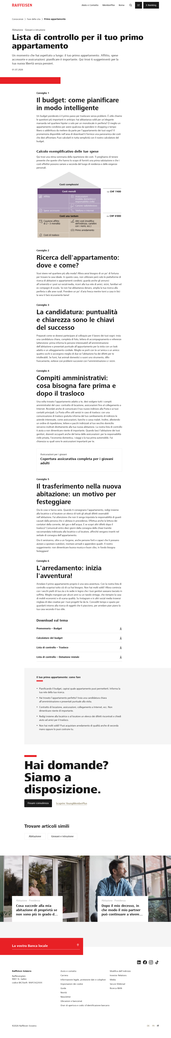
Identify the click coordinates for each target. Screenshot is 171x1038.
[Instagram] (151, 962)
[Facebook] (145, 962)
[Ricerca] (130, 5)
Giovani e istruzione (62, 836)
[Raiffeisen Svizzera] (22, 5)
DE (148, 1025)
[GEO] (78, 945)
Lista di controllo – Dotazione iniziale (57, 657)
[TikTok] (157, 962)
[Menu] (138, 5)
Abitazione (35, 836)
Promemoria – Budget (49, 628)
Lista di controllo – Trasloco (52, 647)
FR (153, 1025)
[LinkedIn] (139, 962)
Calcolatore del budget (49, 638)
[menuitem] (90, 5)
